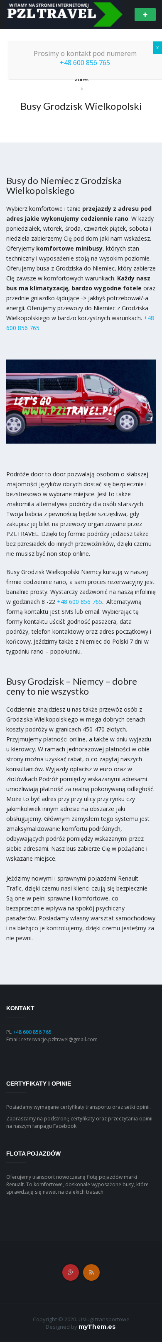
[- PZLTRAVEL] (64, 14)
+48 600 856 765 (79, 602)
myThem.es (97, 1326)
